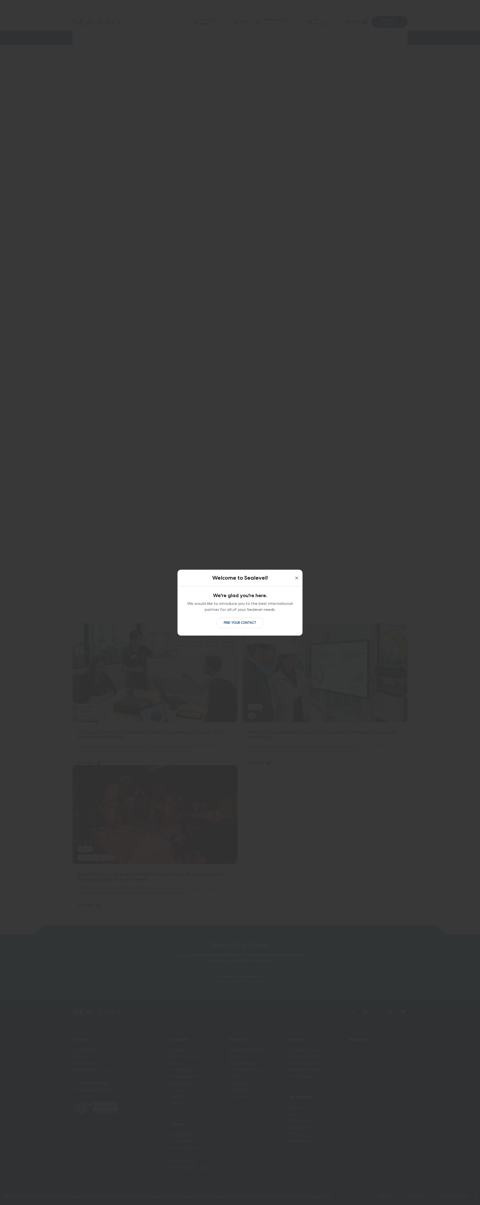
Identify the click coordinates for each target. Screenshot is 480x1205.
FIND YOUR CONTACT (240, 623)
